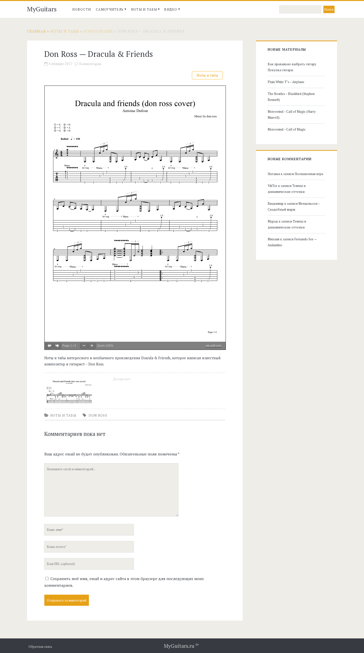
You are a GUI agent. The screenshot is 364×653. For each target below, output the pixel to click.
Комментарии (90, 64)
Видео (170, 9)
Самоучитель (110, 9)
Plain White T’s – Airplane (286, 82)
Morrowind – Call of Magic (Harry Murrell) (292, 114)
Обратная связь (40, 647)
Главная (36, 31)
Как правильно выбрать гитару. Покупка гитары (292, 67)
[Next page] (57, 346)
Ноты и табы (144, 9)
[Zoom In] (92, 346)
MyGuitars (42, 9)
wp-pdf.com (213, 345)
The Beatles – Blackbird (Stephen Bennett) (291, 96)
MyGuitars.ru (181, 645)
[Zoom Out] (84, 346)
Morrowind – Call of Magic (287, 129)
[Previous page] (49, 346)
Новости (81, 9)
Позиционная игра (309, 174)
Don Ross (98, 415)
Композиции (98, 31)
